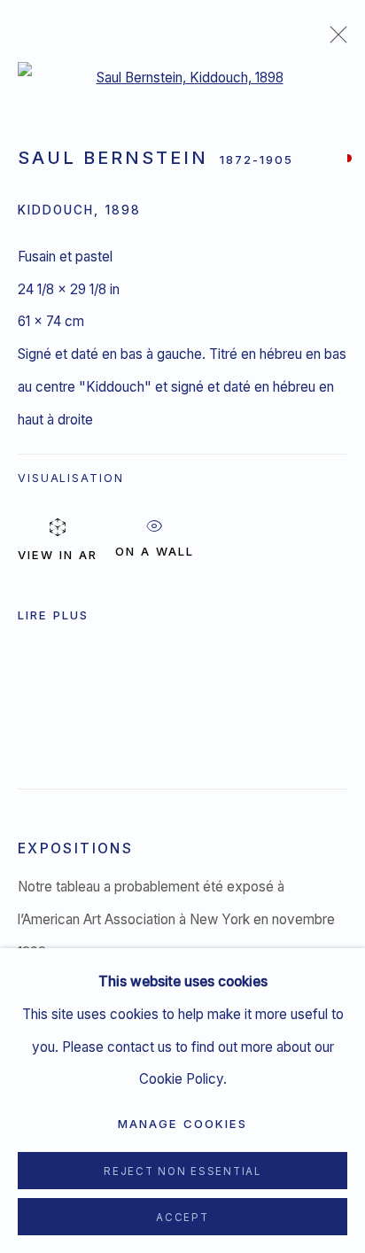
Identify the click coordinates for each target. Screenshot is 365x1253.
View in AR (57, 555)
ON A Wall (154, 547)
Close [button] (334, 40)
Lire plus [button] (53, 615)
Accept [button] (182, 1217)
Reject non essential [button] (182, 1171)
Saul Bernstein (113, 157)
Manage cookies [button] (182, 1124)
